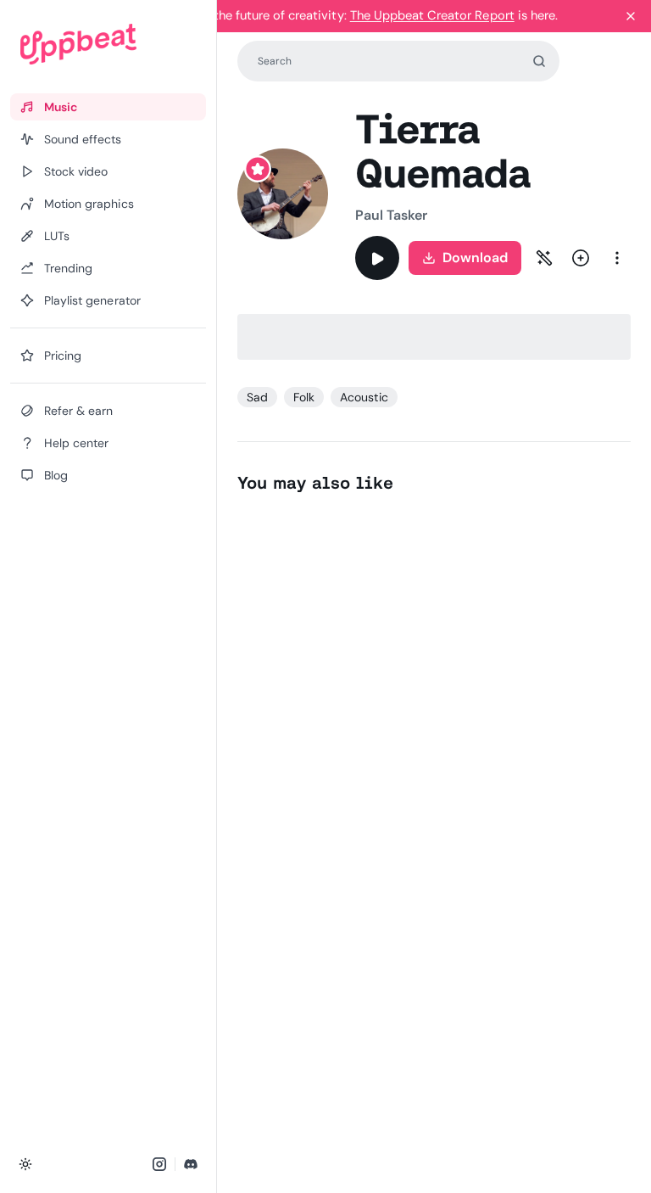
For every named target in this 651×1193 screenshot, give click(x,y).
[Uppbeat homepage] (108, 44)
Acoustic (363, 397)
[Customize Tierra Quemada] (544, 258)
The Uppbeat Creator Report (432, 15)
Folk (303, 397)
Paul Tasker (391, 215)
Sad (257, 397)
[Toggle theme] (25, 1164)
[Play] (377, 258)
